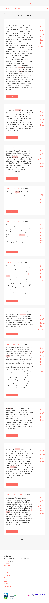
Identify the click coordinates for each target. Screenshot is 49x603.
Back (7, 13)
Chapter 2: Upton (16, 22)
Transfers (42, 46)
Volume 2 (9, 22)
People (5, 579)
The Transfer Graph (8, 567)
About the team (7, 586)
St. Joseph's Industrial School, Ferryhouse (42, 451)
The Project (29, 3)
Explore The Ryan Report (39, 3)
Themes (5, 577)
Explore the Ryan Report (12, 8)
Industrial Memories (8, 3)
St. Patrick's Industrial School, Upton (42, 27)
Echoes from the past (8, 570)
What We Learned (7, 565)
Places (5, 581)
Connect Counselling (27, 560)
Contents (6, 583)
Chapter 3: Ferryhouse (17, 445)
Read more (12, 96)
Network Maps (7, 569)
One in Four (7, 561)
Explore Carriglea (7, 572)
